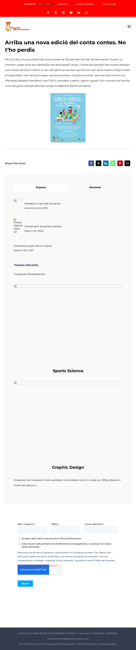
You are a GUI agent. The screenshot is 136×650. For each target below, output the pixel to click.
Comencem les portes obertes (43, 226)
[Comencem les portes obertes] (18, 220)
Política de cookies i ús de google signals (97, 644)
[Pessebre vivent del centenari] (18, 201)
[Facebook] (91, 163)
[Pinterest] (120, 163)
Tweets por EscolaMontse (29, 274)
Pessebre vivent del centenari (43, 203)
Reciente (95, 187)
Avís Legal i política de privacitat (59, 644)
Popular (41, 187)
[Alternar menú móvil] (129, 26)
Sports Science (68, 370)
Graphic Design (68, 467)
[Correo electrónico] (127, 163)
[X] (98, 163)
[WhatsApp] (112, 163)
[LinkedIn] (105, 163)
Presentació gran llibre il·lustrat (33, 245)
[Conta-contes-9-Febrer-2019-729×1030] (68, 94)
